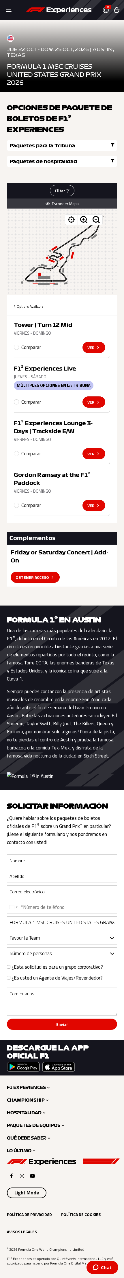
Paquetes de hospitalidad (43, 161)
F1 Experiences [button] (26, 1088)
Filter (60, 191)
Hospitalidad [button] (24, 1113)
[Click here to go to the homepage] (58, 10)
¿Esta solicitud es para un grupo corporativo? (56, 967)
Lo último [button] (19, 1151)
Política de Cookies (81, 1214)
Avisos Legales (22, 1232)
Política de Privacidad (29, 1214)
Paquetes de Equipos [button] (34, 1125)
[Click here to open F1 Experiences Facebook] (11, 1175)
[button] (108, 10)
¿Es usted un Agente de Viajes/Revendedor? (56, 978)
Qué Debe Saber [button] (26, 1138)
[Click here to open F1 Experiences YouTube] (32, 1175)
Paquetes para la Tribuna (42, 145)
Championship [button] (26, 1100)
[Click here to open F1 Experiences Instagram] (22, 1175)
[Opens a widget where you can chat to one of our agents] (102, 1268)
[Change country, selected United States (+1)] (13, 907)
